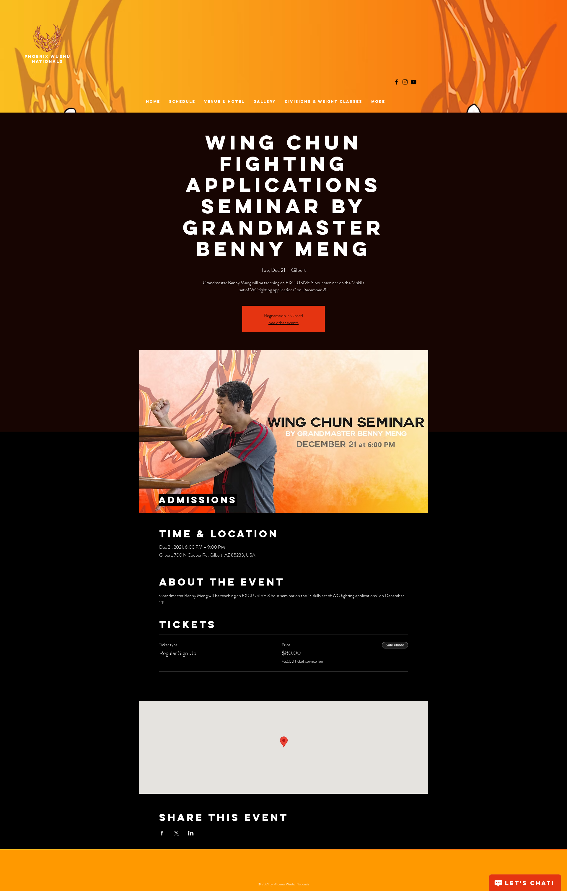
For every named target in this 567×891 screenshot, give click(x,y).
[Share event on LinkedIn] (191, 833)
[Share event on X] (176, 833)
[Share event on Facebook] (162, 833)
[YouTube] (413, 82)
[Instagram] (405, 82)
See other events (283, 322)
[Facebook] (396, 82)
